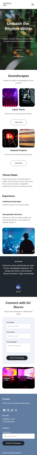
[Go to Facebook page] (4, 410)
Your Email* (10, 332)
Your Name (10, 322)
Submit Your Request (13, 443)
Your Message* (11, 342)
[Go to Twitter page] (16, 410)
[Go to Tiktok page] (12, 410)
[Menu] (32, 4)
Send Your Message (17, 358)
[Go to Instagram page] (8, 410)
